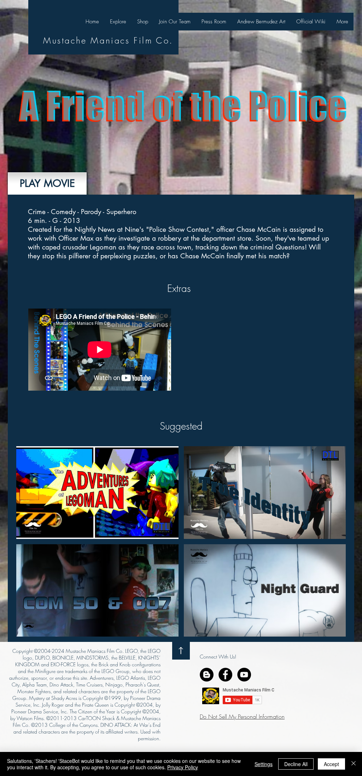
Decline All (296, 764)
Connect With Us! (218, 656)
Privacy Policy (182, 767)
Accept (331, 764)
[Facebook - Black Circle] (225, 675)
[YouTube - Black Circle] (244, 675)
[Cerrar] (353, 764)
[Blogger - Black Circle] (207, 675)
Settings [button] (264, 764)
